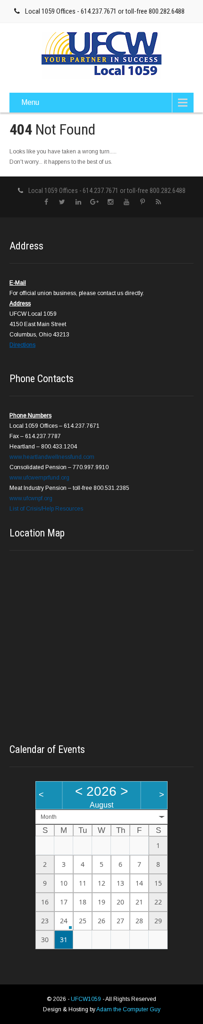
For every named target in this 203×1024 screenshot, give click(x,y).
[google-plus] (94, 202)
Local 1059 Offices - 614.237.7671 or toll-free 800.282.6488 (105, 11)
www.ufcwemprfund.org (39, 477)
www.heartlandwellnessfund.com (51, 457)
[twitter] (62, 202)
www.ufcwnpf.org (30, 498)
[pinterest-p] (142, 202)
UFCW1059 (86, 999)
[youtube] (126, 202)
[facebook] (46, 202)
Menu (30, 102)
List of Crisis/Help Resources (46, 508)
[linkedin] (78, 202)
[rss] (158, 202)
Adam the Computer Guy (128, 1009)
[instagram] (110, 202)
